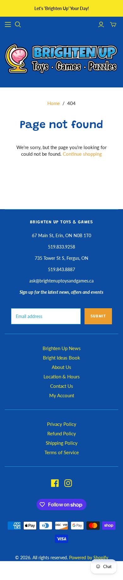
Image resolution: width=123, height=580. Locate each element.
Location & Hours (62, 376)
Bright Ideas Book (61, 357)
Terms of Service (61, 452)
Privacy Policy (61, 424)
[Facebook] (55, 483)
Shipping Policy (62, 443)
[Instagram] (68, 483)
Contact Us (61, 386)
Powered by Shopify (88, 557)
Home (53, 103)
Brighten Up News (62, 348)
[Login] (101, 24)
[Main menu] (8, 24)
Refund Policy (61, 433)
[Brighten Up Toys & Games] (61, 59)
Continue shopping (82, 154)
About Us (61, 367)
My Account (61, 395)
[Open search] (18, 24)
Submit (98, 316)
